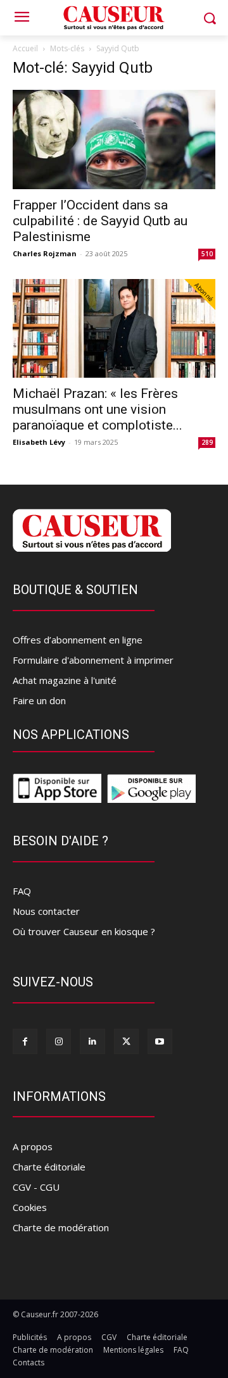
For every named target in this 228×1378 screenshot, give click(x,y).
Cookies (30, 1207)
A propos (33, 1146)
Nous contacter (46, 911)
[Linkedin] (92, 1041)
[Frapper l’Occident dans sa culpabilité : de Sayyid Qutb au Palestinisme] (114, 139)
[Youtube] (160, 1041)
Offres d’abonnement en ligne (77, 639)
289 (207, 442)
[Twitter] (126, 1041)
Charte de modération (61, 1227)
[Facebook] (25, 1041)
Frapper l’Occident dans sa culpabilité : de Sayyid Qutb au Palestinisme (100, 220)
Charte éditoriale (49, 1166)
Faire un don (39, 700)
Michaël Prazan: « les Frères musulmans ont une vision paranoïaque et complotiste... (97, 409)
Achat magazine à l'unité (65, 680)
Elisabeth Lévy (39, 442)
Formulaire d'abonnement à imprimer (93, 660)
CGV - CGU (36, 1187)
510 (207, 253)
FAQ (22, 891)
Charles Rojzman (45, 253)
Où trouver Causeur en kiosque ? (84, 931)
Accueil (25, 48)
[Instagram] (58, 1041)
